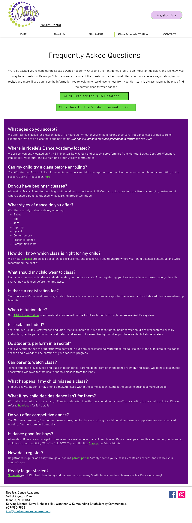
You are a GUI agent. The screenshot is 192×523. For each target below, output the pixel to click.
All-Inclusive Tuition (26, 315)
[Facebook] (172, 494)
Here (47, 177)
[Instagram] (181, 494)
